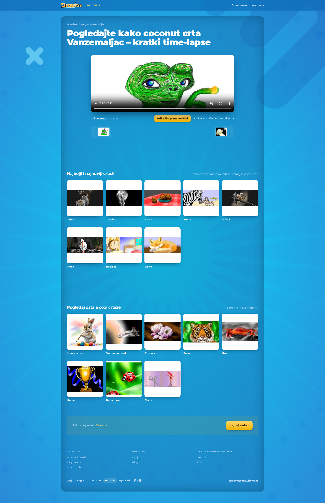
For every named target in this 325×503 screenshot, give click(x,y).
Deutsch (95, 480)
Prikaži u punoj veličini (172, 118)
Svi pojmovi (239, 5)
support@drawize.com (243, 480)
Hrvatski (110, 480)
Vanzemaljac (97, 24)
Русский (124, 480)
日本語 (137, 480)
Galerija (83, 24)
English (81, 480)
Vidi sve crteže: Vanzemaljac (212, 118)
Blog (135, 462)
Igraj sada (257, 5)
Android (202, 457)
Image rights (75, 467)
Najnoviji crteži (76, 457)
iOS (199, 462)
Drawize (72, 24)
